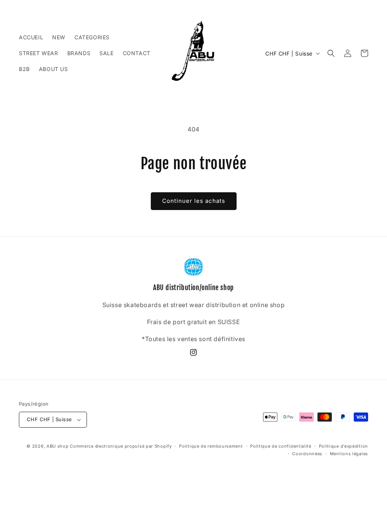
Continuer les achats (193, 200)
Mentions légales (349, 453)
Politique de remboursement (211, 446)
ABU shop (57, 446)
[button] (331, 53)
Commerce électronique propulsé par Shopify (121, 446)
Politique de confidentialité (280, 446)
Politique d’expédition (343, 446)
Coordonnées (307, 453)
